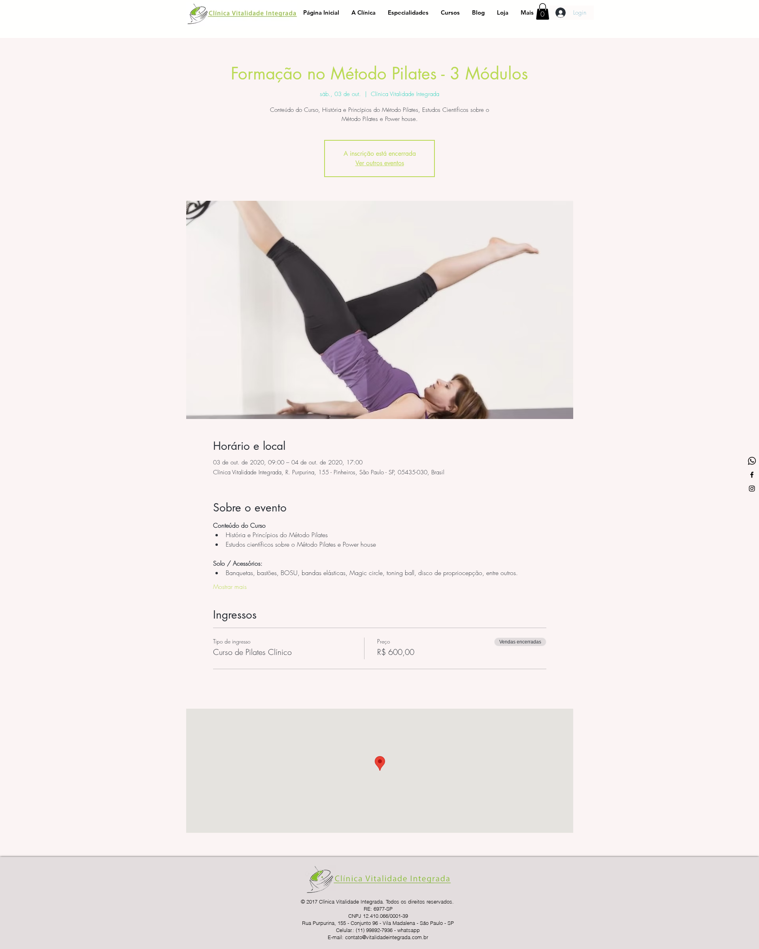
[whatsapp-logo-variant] (752, 461)
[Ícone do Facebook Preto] (752, 475)
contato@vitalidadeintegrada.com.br (386, 937)
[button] (542, 11)
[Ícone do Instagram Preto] (752, 488)
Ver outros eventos (379, 163)
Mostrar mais (230, 586)
